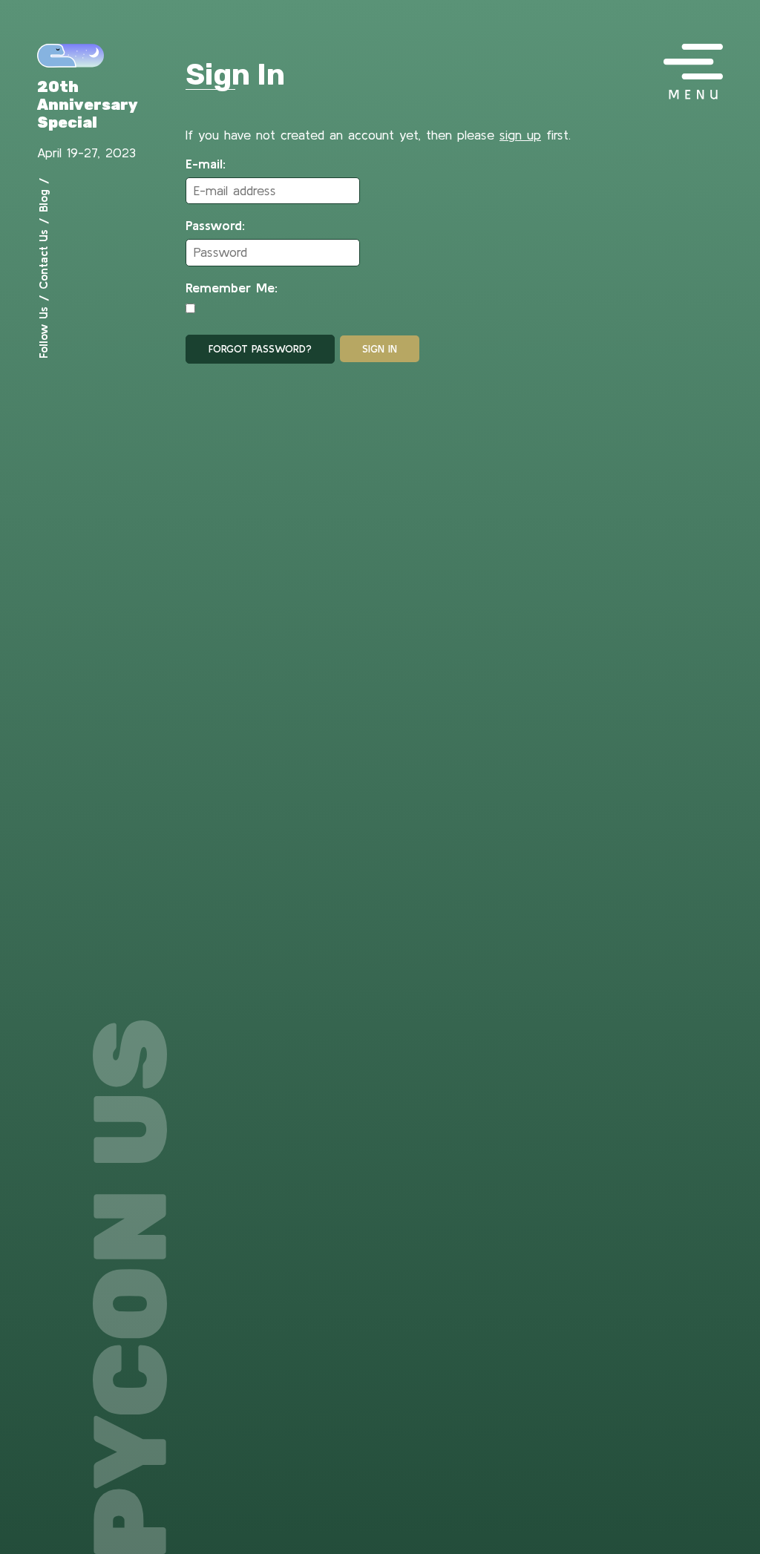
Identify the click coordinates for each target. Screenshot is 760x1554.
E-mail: (206, 163)
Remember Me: (232, 287)
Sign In (379, 349)
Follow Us (43, 332)
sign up (520, 134)
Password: (215, 225)
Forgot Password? (260, 349)
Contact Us (43, 259)
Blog (43, 200)
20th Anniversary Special (87, 104)
